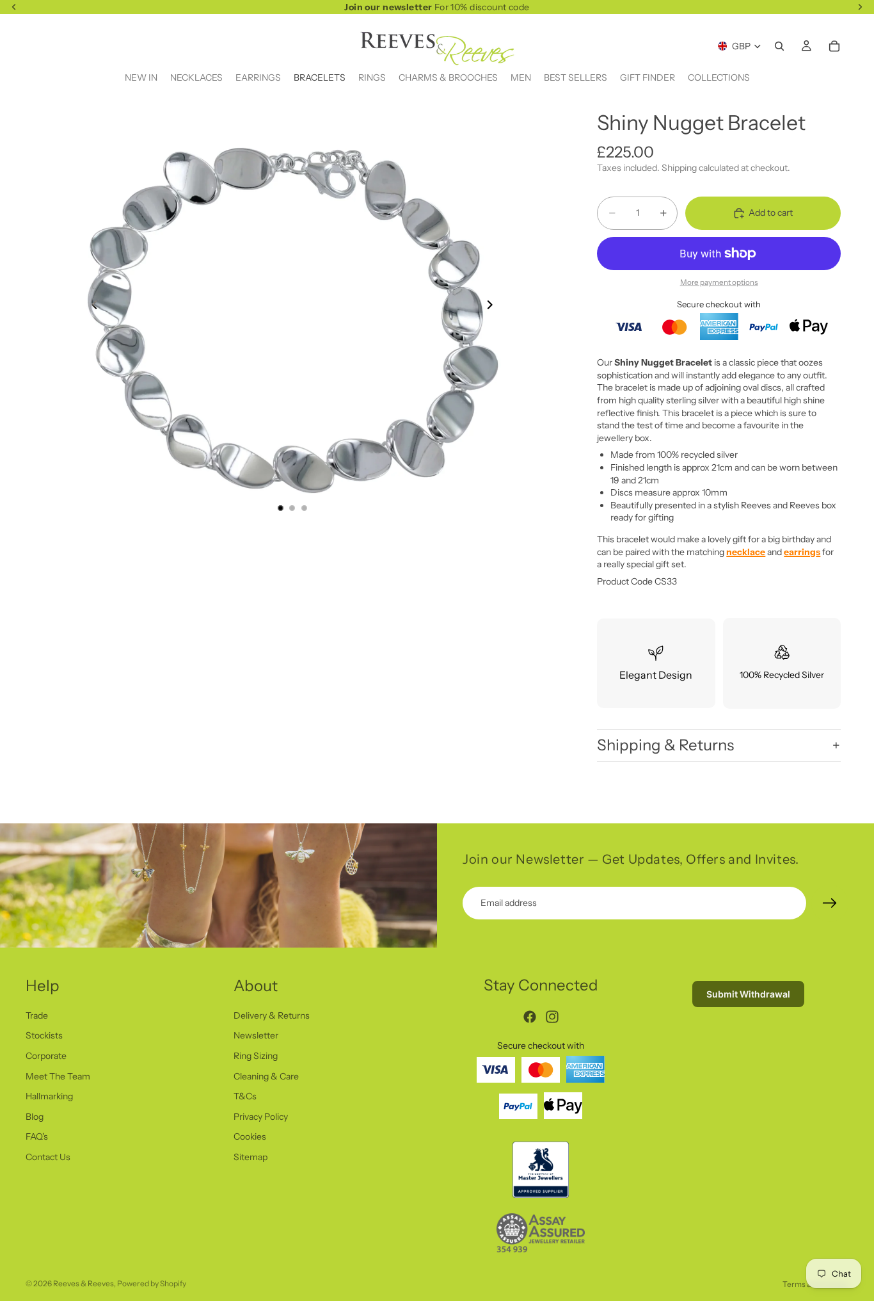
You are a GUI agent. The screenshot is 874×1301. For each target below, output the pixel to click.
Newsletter (256, 1035)
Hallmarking (49, 1096)
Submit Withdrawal (748, 994)
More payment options (719, 282)
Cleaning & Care (266, 1075)
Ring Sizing (256, 1056)
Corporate (46, 1056)
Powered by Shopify (151, 1283)
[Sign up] (829, 903)
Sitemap (250, 1157)
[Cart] (834, 46)
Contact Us (48, 1157)
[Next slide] (493, 307)
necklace (745, 552)
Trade (37, 1015)
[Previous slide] (91, 307)
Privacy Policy (261, 1116)
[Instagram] (552, 1016)
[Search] (779, 46)
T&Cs (245, 1096)
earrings (802, 552)
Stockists (44, 1035)
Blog (35, 1116)
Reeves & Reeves (83, 1283)
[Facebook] (529, 1016)
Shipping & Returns (665, 745)
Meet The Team (58, 1075)
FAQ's (37, 1136)
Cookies (250, 1136)
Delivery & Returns (272, 1015)
